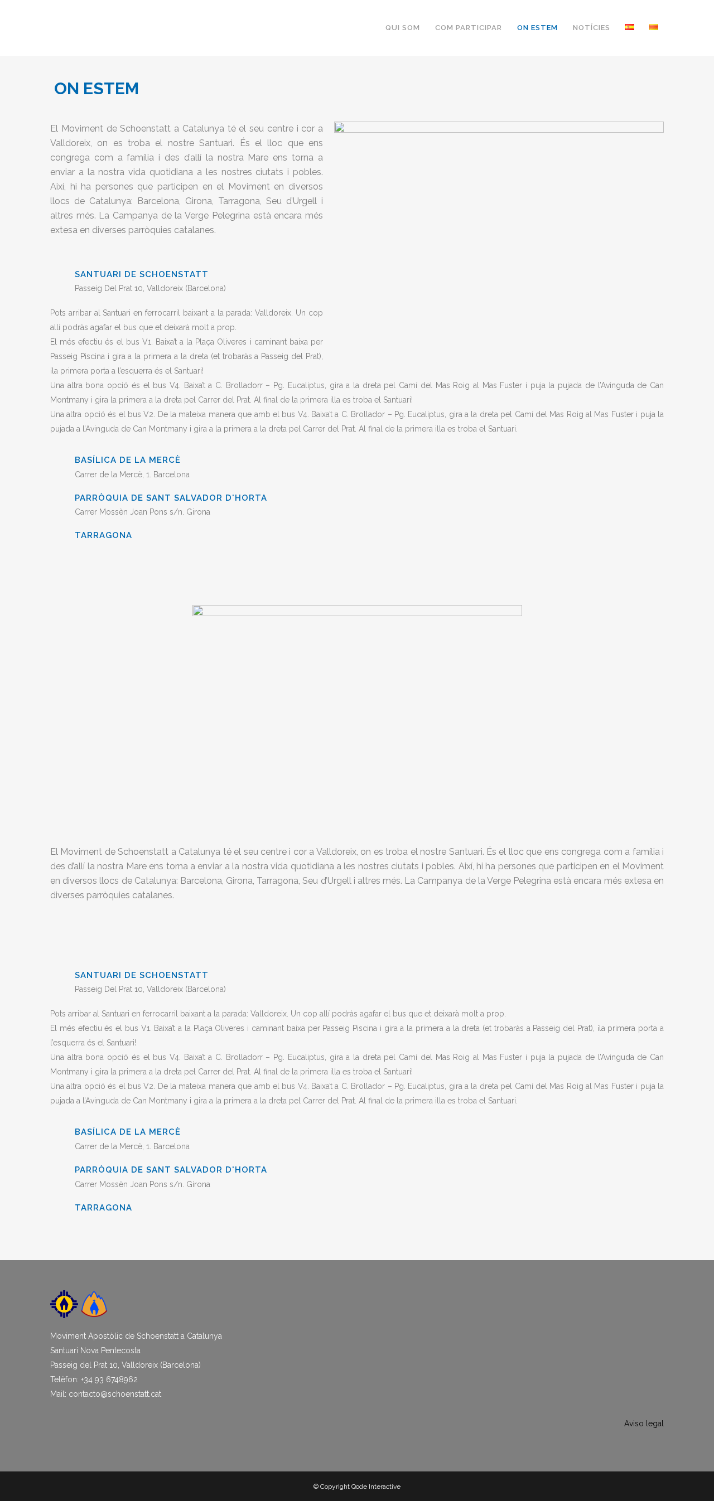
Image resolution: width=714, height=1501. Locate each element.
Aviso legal (644, 1423)
